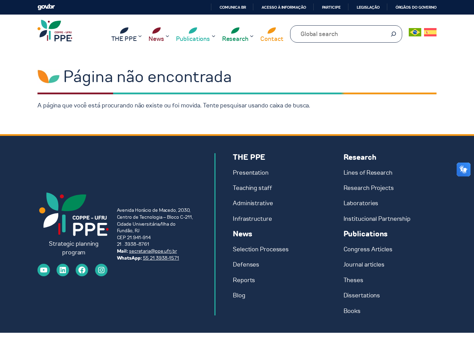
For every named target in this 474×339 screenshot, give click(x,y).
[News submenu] (167, 36)
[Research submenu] (252, 36)
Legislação (368, 7)
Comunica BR (233, 7)
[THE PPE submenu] (140, 36)
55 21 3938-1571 (161, 258)
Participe (331, 7)
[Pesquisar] (393, 34)
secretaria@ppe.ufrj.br (153, 251)
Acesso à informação (284, 7)
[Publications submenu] (213, 36)
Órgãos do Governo (416, 7)
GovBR (46, 7)
